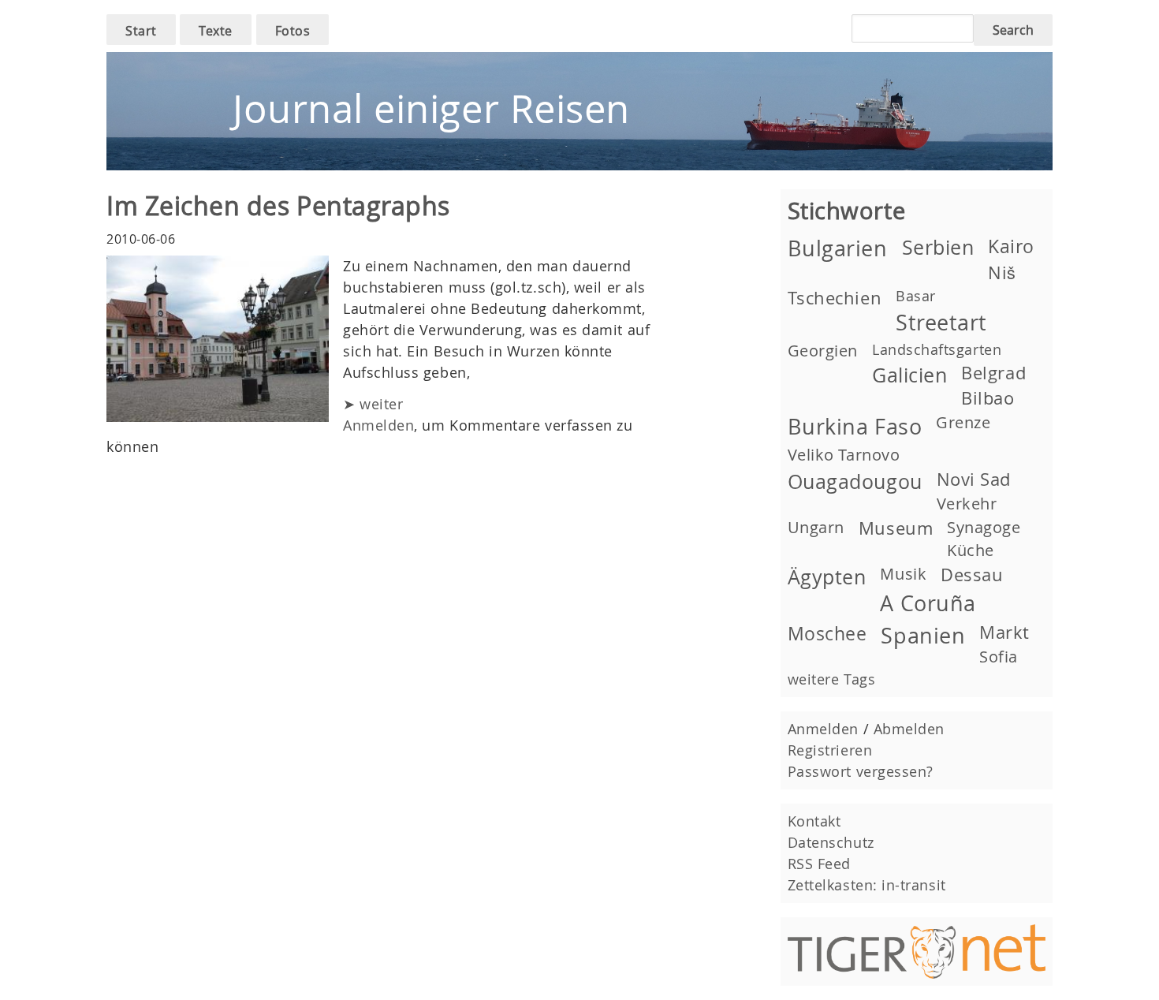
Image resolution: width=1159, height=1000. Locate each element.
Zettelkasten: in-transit (867, 884)
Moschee (827, 633)
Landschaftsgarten (936, 349)
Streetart (941, 322)
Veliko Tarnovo (844, 454)
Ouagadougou (855, 481)
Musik (903, 573)
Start (141, 30)
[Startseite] (579, 62)
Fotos (293, 30)
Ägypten (827, 577)
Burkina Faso (855, 426)
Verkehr (967, 503)
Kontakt (814, 821)
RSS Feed (819, 863)
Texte (216, 30)
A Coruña (927, 603)
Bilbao (987, 397)
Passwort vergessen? (861, 771)
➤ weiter (373, 403)
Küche (970, 550)
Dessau (972, 574)
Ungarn (816, 527)
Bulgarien (838, 248)
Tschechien (834, 297)
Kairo (1011, 246)
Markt (1004, 632)
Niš (1002, 272)
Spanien (923, 635)
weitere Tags (831, 679)
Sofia (998, 656)
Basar (916, 295)
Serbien (938, 247)
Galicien (909, 375)
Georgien (823, 350)
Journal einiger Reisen (431, 108)
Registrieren (830, 750)
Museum (896, 528)
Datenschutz (831, 842)
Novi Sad (974, 479)
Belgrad (993, 372)
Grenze (963, 422)
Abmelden (909, 728)
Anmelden (378, 425)
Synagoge (983, 527)
